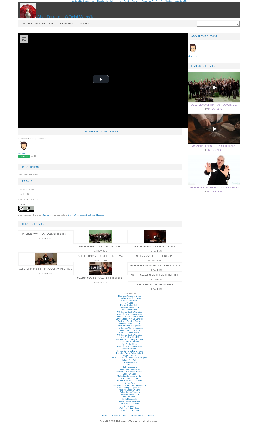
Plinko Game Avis (129, 367)
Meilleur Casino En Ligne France (129, 340)
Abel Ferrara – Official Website (65, 17)
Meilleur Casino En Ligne (129, 323)
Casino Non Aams (129, 362)
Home (104, 415)
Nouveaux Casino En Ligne (129, 296)
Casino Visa (129, 365)
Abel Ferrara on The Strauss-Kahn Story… (214, 188)
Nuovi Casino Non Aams (129, 401)
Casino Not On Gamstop (129, 333)
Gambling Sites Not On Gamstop (129, 319)
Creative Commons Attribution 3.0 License (85, 215)
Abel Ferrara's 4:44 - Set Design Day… (100, 256)
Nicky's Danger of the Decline (155, 256)
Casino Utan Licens (129, 301)
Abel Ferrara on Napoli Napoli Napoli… (155, 275)
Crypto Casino (129, 406)
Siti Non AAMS (129, 397)
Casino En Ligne (129, 374)
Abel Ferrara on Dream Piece (155, 285)
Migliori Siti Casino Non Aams (129, 381)
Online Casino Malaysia (130, 392)
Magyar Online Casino (129, 305)
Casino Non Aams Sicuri (129, 408)
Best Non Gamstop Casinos (129, 321)
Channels (66, 24)
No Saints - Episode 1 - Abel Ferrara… (214, 146)
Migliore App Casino (129, 360)
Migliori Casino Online (129, 307)
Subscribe (24, 156)
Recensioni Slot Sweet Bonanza (129, 372)
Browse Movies (119, 415)
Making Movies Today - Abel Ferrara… (100, 278)
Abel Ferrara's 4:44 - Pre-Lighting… (155, 247)
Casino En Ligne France (129, 410)
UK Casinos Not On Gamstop (129, 312)
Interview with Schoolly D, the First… (46, 234)
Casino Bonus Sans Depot (129, 369)
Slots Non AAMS (129, 399)
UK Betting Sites (129, 344)
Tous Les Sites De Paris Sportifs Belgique (129, 358)
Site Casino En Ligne (129, 378)
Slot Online (129, 303)
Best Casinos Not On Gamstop (130, 328)
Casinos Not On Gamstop (129, 330)
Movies (84, 24)
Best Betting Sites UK (129, 337)
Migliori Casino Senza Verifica (129, 376)
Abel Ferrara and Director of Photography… (155, 266)
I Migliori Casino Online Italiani (129, 353)
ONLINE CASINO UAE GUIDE (37, 24)
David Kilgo (156, 260)
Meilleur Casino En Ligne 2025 (129, 326)
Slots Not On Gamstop (129, 342)
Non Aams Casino (129, 310)
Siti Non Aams (129, 383)
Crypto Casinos (129, 356)
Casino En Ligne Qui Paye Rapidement (129, 385)
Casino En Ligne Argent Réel (129, 388)
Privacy (150, 415)
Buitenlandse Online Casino (129, 298)
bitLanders (22, 154)
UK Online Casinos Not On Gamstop (129, 317)
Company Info (136, 415)
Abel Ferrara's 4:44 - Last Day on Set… (100, 247)
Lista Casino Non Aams (129, 404)
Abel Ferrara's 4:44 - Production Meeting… (45, 269)
